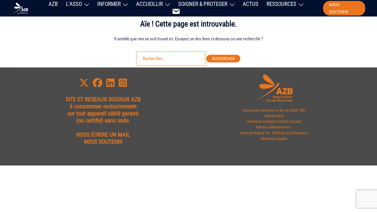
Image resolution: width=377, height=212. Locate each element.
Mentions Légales (274, 138)
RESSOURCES (281, 4)
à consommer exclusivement (103, 106)
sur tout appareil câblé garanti (103, 113)
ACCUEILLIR (149, 4)
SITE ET (74, 99)
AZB (53, 4)
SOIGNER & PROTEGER (202, 4)
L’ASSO (74, 4)
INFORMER (109, 4)
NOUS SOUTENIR (338, 8)
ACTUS (250, 4)
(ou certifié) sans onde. (103, 120)
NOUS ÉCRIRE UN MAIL (103, 134)
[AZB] (20, 8)
